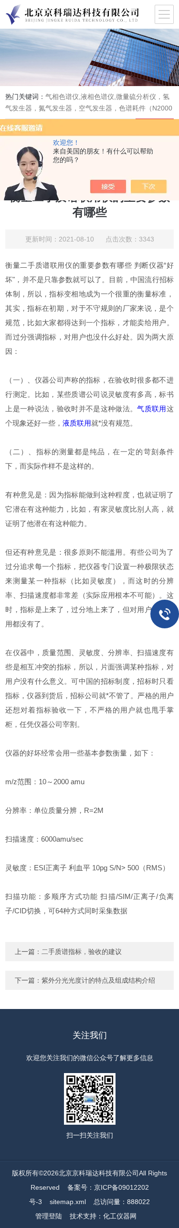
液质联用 (77, 423)
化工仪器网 (120, 1216)
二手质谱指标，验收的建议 (82, 951)
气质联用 (151, 409)
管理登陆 (48, 1216)
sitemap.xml (68, 1202)
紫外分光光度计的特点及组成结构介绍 (98, 980)
